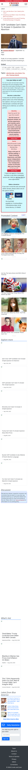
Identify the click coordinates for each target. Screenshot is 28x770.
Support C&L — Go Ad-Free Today (14, 1)
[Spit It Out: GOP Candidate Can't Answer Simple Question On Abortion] (14, 349)
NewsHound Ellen (6, 640)
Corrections (14, 764)
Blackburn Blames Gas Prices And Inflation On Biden (10, 658)
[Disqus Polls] (14, 521)
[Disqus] (14, 557)
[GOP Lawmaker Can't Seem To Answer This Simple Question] (14, 373)
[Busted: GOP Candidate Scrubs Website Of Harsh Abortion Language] (14, 445)
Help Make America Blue (11, 719)
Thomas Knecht (14, 75)
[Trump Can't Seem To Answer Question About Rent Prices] (14, 421)
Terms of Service (20, 500)
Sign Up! (5, 738)
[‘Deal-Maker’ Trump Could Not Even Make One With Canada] (11, 626)
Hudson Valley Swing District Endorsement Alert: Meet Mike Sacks (13, 707)
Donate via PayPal (18, 195)
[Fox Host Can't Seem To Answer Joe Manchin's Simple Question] (14, 469)
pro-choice (18, 73)
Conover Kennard (8, 50)
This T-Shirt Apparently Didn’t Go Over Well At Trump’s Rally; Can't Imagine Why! (10, 681)
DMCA (14, 762)
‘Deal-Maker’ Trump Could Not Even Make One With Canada (10, 635)
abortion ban (10, 73)
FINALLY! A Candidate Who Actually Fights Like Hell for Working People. (13, 714)
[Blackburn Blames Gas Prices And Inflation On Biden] (11, 648)
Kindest (9, 198)
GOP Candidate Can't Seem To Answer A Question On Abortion (13, 27)
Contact (14, 754)
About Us (14, 751)
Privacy (14, 759)
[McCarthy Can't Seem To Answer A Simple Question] (14, 397)
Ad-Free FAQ (19, 177)
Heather (4, 662)
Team (14, 748)
